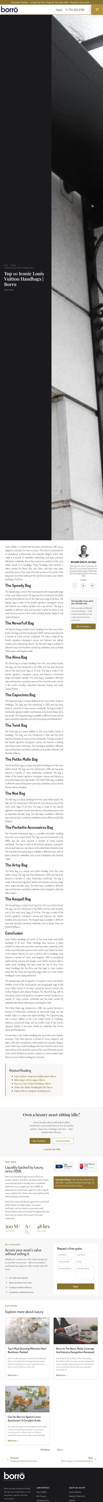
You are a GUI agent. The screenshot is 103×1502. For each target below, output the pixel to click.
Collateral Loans (43, 1500)
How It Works (42, 1492)
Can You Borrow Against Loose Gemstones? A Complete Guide (24, 1418)
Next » (60, 1449)
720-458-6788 (54, 1149)
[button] (74, 585)
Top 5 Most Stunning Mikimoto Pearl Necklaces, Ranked (27, 1350)
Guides (13, 265)
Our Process (41, 1496)
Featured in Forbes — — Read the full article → (51, 2)
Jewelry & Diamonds (77, 1496)
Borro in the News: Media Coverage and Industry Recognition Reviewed (75, 1350)
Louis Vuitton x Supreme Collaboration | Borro (35, 1076)
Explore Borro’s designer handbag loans (32, 1090)
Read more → (13, 1375)
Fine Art (72, 1500)
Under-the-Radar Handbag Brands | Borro (33, 1087)
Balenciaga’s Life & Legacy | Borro (29, 1079)
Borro (6, 265)
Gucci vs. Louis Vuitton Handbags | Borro (32, 1083)
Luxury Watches (75, 1492)
